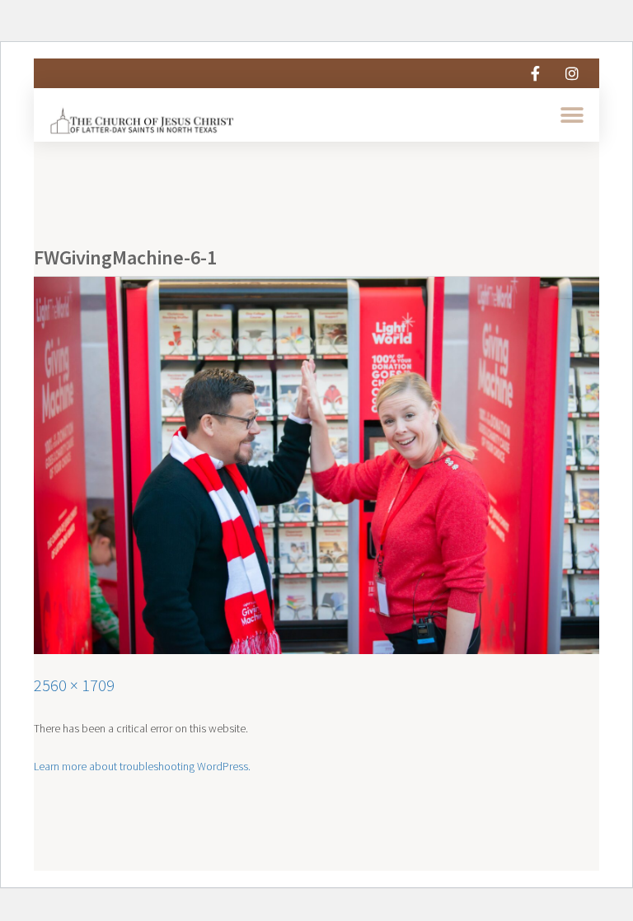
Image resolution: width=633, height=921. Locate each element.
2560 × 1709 (74, 685)
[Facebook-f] (535, 73)
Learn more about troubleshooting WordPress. (142, 766)
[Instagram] (572, 73)
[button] (572, 114)
